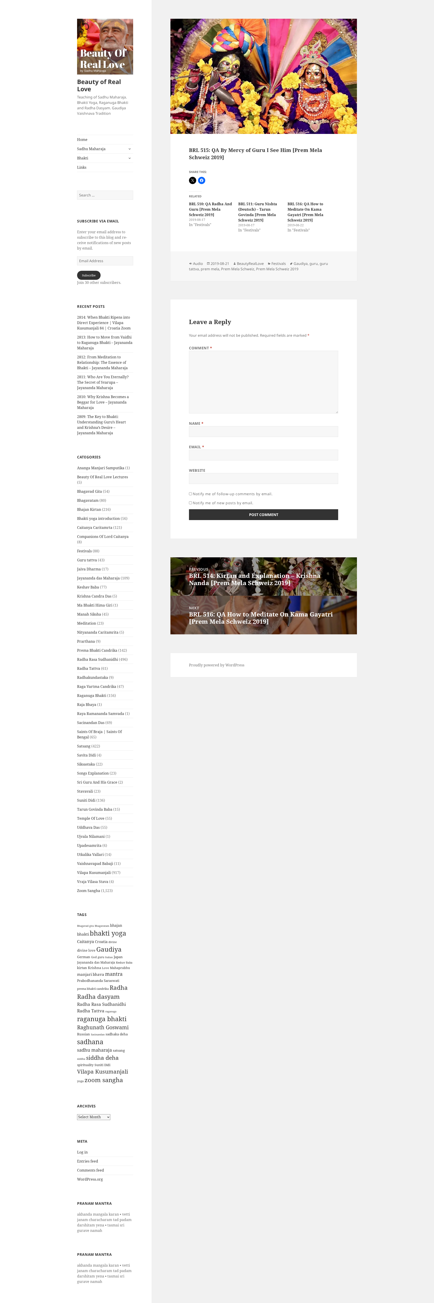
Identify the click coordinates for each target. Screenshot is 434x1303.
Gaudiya (109, 949)
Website (197, 470)
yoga (80, 1081)
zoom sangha (104, 1080)
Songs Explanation (93, 773)
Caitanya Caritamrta (94, 527)
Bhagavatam (88, 500)
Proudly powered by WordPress (216, 665)
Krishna (94, 967)
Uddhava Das (88, 827)
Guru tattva (87, 560)
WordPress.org (90, 1179)
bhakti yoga (108, 933)
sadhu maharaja (94, 1050)
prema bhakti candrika (93, 989)
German (83, 957)
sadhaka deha (117, 1034)
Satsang (83, 746)
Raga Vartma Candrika (96, 686)
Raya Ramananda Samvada (100, 713)
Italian (109, 957)
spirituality (85, 1065)
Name (196, 423)
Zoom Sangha (88, 890)
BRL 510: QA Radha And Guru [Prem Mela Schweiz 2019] (210, 209)
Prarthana (86, 641)
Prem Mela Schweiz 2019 (277, 268)
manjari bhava (90, 974)
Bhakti (82, 158)
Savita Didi (86, 755)
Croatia (101, 941)
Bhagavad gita (85, 925)
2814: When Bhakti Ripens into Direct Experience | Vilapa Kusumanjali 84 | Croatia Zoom (104, 323)
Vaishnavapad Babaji (95, 863)
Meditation (86, 623)
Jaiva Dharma (89, 569)
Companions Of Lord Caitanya (103, 536)
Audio (198, 263)
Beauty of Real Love (99, 85)
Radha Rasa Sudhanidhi (97, 659)
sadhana (90, 1041)
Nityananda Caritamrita (97, 632)
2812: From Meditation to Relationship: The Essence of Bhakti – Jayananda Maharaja (102, 362)
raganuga (110, 1011)
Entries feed (87, 1161)
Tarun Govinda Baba (94, 809)
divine (112, 942)
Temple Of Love (90, 818)
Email (196, 446)
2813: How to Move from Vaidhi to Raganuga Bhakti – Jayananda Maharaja (104, 342)
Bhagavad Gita (89, 491)
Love (105, 968)
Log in (82, 1152)
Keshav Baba (88, 587)
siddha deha (102, 1057)
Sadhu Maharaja (91, 148)
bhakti (83, 934)
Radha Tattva (88, 668)
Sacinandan (98, 1034)
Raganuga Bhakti (91, 695)
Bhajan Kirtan (89, 509)
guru (101, 957)
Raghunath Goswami (103, 1027)
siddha (81, 1058)
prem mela (210, 268)
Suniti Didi (86, 800)
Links (81, 167)
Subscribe (89, 275)
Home (82, 139)
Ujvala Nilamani (91, 836)
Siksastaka (86, 764)
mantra (114, 974)
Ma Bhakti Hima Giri (94, 605)
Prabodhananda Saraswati (98, 980)
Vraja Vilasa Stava (92, 881)
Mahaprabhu (120, 968)
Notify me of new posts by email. (223, 502)
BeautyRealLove (250, 263)
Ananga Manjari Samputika (100, 467)
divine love (86, 950)
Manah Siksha (89, 614)
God (94, 957)
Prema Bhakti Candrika (97, 650)
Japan (118, 957)
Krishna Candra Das (94, 596)
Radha (119, 987)
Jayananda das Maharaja (98, 578)
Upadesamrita (89, 845)
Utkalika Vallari (90, 854)
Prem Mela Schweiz (237, 268)
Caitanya (85, 941)
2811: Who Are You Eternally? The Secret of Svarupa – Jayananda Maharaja (103, 382)
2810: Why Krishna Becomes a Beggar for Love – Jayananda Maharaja (103, 402)
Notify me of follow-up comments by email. (232, 493)
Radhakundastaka (92, 677)
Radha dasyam (98, 996)
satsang (119, 1050)
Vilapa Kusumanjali (94, 872)
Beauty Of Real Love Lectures (102, 476)
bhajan (116, 925)
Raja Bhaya (86, 704)
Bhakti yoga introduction (98, 518)
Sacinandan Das (90, 722)
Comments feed (90, 1170)
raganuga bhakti (102, 1018)
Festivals (84, 551)
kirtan (82, 967)
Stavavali (85, 791)
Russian (83, 1034)
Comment (200, 348)
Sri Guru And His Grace (97, 782)
